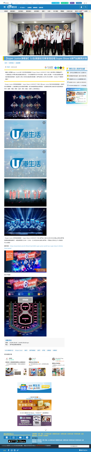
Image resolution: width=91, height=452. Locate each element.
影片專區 (55, 11)
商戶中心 (72, 3)
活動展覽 (17, 63)
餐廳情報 (34, 435)
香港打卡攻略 (78, 11)
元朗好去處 (63, 434)
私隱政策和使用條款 (40, 445)
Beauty (26, 3)
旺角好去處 (77, 434)
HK (11, 3)
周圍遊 (62, 11)
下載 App (79, 3)
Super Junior (19, 350)
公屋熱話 (29, 7)
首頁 (6, 63)
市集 (39, 434)
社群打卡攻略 (65, 3)
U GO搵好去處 (56, 3)
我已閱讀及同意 (73, 446)
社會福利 (45, 435)
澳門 (39, 350)
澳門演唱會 (32, 350)
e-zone (37, 3)
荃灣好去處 (70, 434)
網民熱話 (34, 440)
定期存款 (41, 7)
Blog (32, 3)
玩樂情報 (11, 63)
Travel (16, 3)
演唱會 (6, 11)
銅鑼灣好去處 (56, 434)
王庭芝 (8, 67)
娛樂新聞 (35, 7)
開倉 (42, 434)
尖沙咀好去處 (47, 434)
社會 (82, 434)
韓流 (26, 350)
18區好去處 (69, 11)
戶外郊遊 (40, 435)
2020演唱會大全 (9, 350)
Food (21, 3)
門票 (44, 350)
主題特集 (86, 11)
